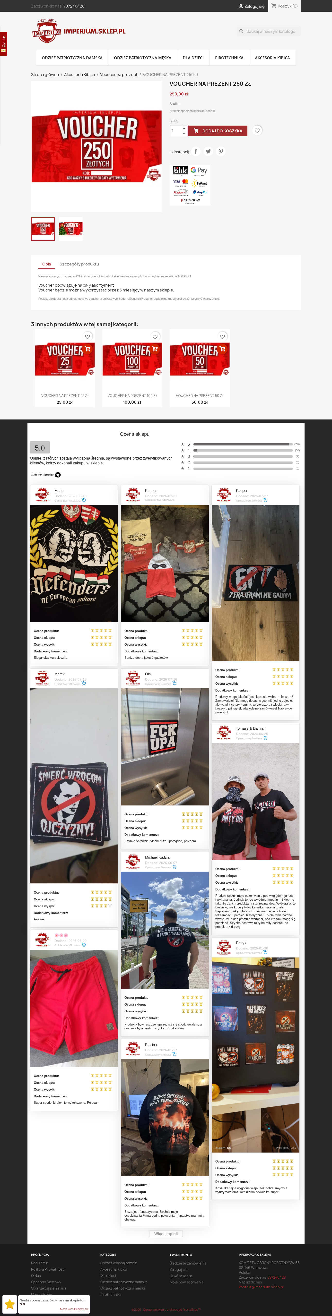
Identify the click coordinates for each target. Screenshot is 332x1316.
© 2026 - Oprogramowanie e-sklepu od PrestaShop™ (166, 1309)
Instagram (58, 428)
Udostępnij (196, 151)
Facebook (36, 428)
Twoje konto (181, 1255)
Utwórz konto (181, 1275)
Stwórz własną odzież (118, 1263)
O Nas (36, 1275)
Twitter (47, 428)
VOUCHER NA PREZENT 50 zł (199, 395)
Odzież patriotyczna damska (72, 57)
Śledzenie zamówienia (188, 1263)
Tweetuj (208, 151)
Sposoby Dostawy (46, 1282)
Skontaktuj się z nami (48, 1288)
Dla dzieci (193, 57)
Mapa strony (41, 1294)
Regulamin (39, 1263)
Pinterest (221, 151)
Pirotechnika (229, 57)
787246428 (74, 6)
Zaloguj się (179, 1269)
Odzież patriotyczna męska (142, 57)
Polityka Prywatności (48, 1269)
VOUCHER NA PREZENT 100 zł (132, 395)
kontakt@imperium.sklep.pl (261, 1287)
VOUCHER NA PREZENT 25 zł (64, 395)
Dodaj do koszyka (217, 131)
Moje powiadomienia (186, 1282)
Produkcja (39, 1301)
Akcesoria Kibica (272, 57)
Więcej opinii (166, 1234)
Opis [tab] (46, 264)
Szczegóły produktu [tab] (79, 264)
